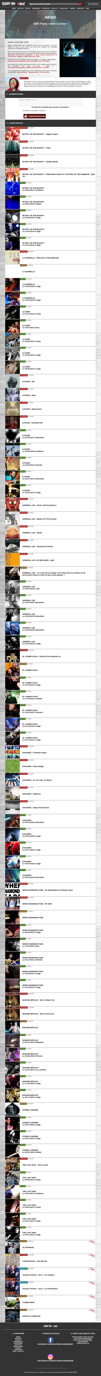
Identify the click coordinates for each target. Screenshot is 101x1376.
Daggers (20, 56)
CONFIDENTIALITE (83, 1343)
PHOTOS (18, 1340)
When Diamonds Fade (32, 56)
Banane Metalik (22, 72)
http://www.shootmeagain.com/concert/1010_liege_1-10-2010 (28, 67)
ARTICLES (18, 1345)
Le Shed (36, 55)
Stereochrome (33, 72)
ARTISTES (18, 1338)
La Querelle (29, 55)
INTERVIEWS (18, 1343)
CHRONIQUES (18, 1341)
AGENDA (18, 1348)
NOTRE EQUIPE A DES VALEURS (83, 1337)
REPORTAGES (18, 1346)
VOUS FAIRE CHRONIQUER (83, 1338)
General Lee (50, 55)
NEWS (18, 1337)
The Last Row (44, 72)
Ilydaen (42, 55)
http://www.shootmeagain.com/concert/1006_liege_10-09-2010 (29, 61)
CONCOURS (18, 1349)
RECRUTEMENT (83, 1341)
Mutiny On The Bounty (16, 55)
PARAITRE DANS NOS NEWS (82, 1340)
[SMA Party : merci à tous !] (73, 49)
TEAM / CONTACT (18, 1351)
